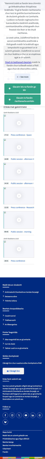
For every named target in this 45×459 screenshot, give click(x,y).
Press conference (18, 261)
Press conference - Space (21, 135)
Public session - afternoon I (22, 183)
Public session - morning (21, 231)
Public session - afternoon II (22, 159)
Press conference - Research (22, 207)
